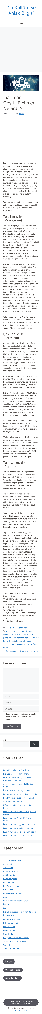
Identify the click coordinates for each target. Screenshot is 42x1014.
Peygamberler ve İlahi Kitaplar (16, 938)
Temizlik (6, 945)
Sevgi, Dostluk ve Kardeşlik (15, 941)
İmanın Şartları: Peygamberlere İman (19, 824)
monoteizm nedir (26, 634)
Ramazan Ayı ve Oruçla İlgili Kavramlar (22, 651)
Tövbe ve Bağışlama (12, 949)
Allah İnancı (8, 868)
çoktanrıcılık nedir (10, 634)
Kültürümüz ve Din (11, 923)
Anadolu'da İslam (10, 871)
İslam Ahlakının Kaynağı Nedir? (16, 790)
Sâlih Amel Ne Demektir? (14, 801)
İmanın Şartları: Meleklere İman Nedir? (19, 832)
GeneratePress (21, 1011)
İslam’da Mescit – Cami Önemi (16, 774)
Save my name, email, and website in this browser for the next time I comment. (22, 717)
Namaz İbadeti (9, 930)
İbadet (6, 904)
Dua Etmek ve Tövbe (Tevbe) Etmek (18, 798)
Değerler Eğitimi (10, 879)
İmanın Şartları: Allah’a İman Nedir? (18, 836)
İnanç (26, 628)
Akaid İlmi (7, 864)
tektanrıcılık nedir (23, 641)
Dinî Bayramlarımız (11, 886)
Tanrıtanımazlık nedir (26, 638)
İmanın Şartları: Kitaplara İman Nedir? (19, 828)
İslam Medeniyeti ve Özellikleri (16, 770)
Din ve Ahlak (11, 628)
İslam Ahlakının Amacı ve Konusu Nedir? (20, 794)
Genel (20, 628)
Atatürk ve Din (9, 875)
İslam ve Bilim (9, 915)
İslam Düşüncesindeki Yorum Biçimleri (19, 912)
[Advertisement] (21, 50)
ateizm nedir (11, 631)
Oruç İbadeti (8, 934)
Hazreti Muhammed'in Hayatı (15, 901)
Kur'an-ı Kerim (9, 927)
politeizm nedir (9, 638)
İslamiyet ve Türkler (11, 919)
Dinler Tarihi (8, 890)
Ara (4, 740)
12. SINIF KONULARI (12, 860)
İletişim (8, 961)
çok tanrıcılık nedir (25, 631)
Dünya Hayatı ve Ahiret (13, 893)
